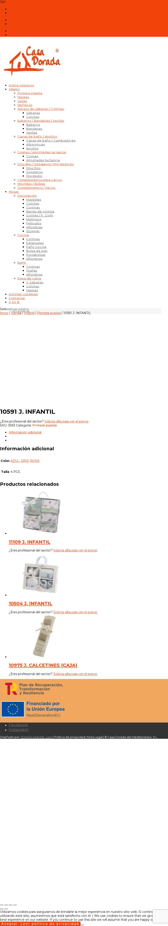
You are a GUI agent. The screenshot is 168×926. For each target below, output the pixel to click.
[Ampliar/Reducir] (2, 905)
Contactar (17, 298)
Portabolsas (36, 254)
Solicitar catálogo (23, 294)
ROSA (34, 461)
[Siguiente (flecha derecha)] (6, 909)
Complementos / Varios (36, 187)
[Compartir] (10, 905)
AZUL (14, 461)
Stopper (33, 231)
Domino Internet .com (36, 737)
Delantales (35, 243)
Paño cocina (36, 247)
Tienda (16, 313)
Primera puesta (30, 93)
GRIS (25, 461)
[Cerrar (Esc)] (15, 905)
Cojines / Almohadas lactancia (42, 152)
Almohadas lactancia (43, 160)
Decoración (27, 195)
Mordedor (34, 176)
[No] (82, 925)
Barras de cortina (40, 211)
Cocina (23, 235)
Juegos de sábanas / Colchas (41, 109)
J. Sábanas (34, 282)
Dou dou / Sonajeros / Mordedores (46, 164)
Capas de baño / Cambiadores (50, 140)
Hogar (14, 191)
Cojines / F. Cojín (39, 215)
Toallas (31, 270)
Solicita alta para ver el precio (66, 421)
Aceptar (9, 924)
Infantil (14, 89)
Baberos (33, 124)
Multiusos (33, 219)
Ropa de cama (29, 278)
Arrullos (32, 148)
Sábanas (33, 113)
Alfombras (34, 227)
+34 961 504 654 (19, 2)
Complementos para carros (40, 180)
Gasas (22, 101)
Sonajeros (34, 172)
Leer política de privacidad (50, 924)
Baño (22, 262)
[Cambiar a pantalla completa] (6, 905)
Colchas (32, 116)
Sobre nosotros (21, 85)
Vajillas (31, 132)
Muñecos (25, 105)
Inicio (4, 313)
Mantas (23, 97)
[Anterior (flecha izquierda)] (2, 909)
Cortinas (33, 207)
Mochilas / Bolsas (31, 184)
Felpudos (33, 223)
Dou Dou (33, 168)
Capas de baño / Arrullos (37, 136)
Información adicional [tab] (25, 432)
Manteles (33, 199)
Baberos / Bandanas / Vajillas (41, 120)
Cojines (32, 156)
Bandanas (34, 128)
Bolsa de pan (36, 251)
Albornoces (35, 144)
